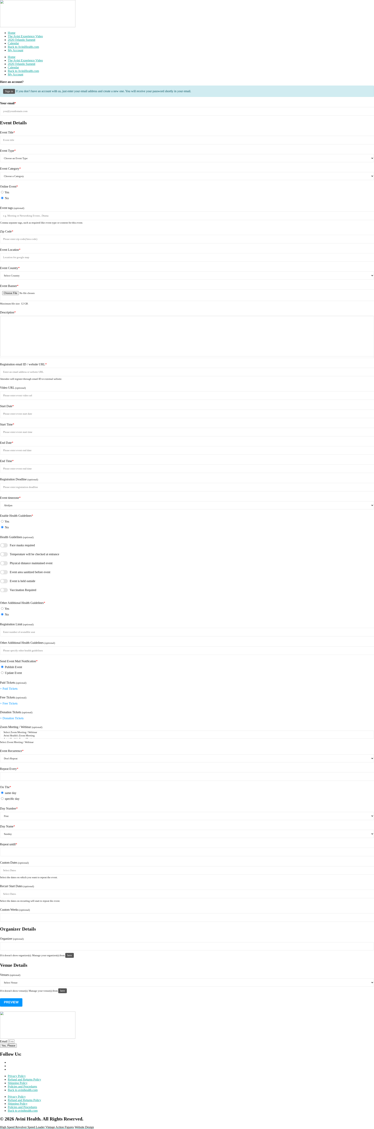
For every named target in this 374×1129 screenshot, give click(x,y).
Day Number (9, 808)
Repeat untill (8, 844)
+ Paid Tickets (9, 688)
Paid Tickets (13, 682)
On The (5, 787)
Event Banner (9, 286)
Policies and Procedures (22, 1086)
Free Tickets (13, 697)
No (6, 198)
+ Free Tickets (9, 703)
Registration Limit (17, 624)
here (69, 955)
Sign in (9, 91)
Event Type (8, 150)
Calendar (13, 43)
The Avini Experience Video (25, 36)
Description (8, 312)
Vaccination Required (23, 590)
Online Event (9, 186)
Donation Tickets (16, 712)
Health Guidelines (17, 537)
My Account (15, 50)
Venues (10, 974)
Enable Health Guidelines (16, 515)
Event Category (10, 168)
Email (4, 1041)
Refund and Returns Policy (24, 1079)
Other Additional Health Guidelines (22, 602)
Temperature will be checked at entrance (34, 554)
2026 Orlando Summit (21, 39)
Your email (8, 103)
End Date (6, 442)
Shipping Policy (17, 1083)
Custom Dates (14, 862)
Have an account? (12, 81)
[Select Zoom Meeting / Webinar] (187, 732)
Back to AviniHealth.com (23, 46)
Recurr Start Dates (17, 886)
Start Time (7, 424)
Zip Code (6, 231)
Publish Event (13, 667)
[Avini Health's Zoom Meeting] (187, 735)
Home (11, 32)
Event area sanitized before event (30, 572)
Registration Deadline (19, 479)
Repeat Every (9, 768)
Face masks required (22, 545)
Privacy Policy (17, 1076)
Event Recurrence (12, 751)
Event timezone (10, 497)
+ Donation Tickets (12, 718)
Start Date (7, 406)
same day (10, 793)
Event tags (12, 208)
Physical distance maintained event (31, 563)
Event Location (10, 249)
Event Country (10, 268)
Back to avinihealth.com (23, 1090)
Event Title (7, 132)
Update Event (13, 673)
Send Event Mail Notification (19, 661)
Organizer (12, 938)
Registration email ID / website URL (23, 364)
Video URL (13, 387)
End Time (7, 461)
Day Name (7, 826)
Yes (6, 192)
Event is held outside (22, 581)
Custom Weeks (15, 909)
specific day (11, 798)
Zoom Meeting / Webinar (21, 727)
